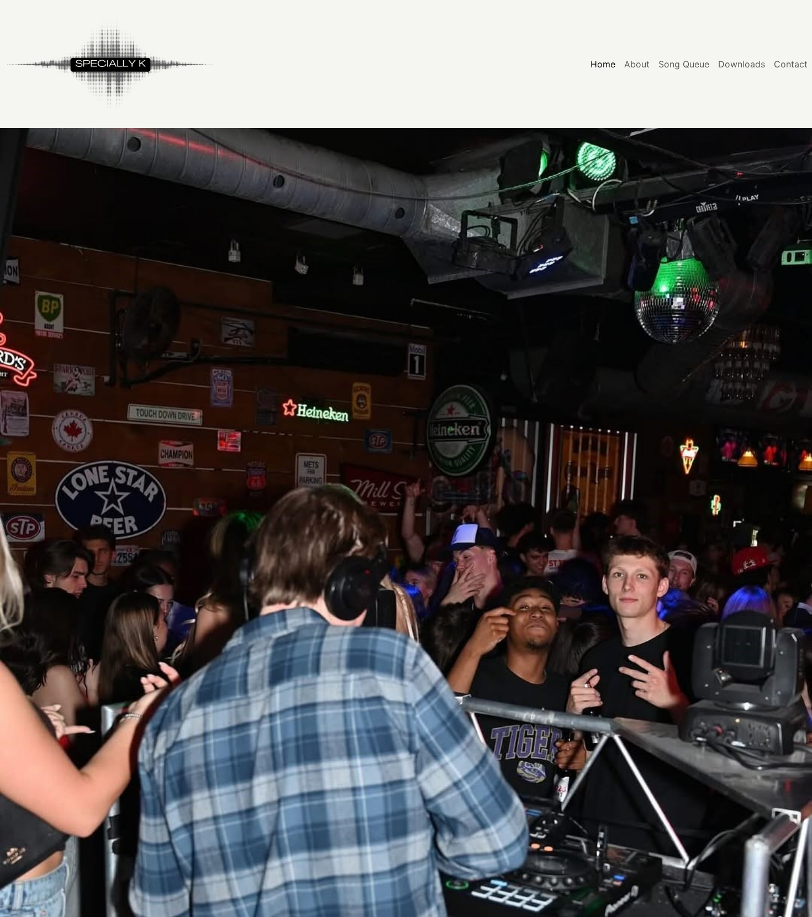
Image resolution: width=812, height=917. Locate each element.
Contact (791, 64)
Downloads (741, 64)
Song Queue (683, 64)
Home (602, 64)
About (637, 64)
